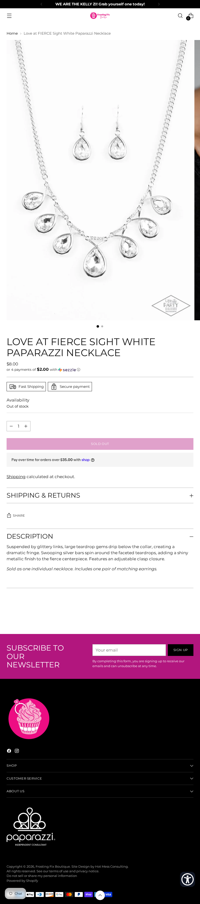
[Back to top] (100, 895)
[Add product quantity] (11, 426)
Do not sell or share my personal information (42, 876)
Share (19, 515)
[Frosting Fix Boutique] (100, 15)
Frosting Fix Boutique (53, 866)
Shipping (16, 476)
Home (12, 33)
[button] (100, 369)
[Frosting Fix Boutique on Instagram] (17, 751)
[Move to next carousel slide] (189, 617)
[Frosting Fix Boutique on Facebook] (9, 751)
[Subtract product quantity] (25, 426)
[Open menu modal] (9, 16)
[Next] (158, 4)
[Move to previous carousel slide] (178, 617)
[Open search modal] (180, 16)
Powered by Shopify (22, 881)
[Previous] (41, 4)
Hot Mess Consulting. (112, 866)
